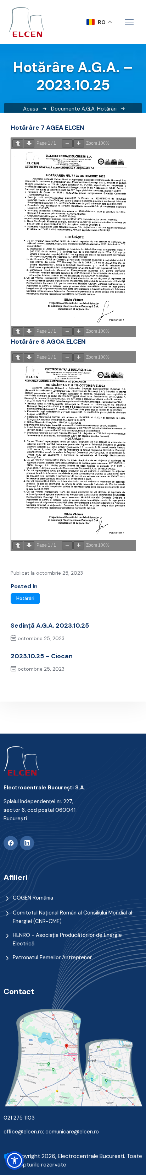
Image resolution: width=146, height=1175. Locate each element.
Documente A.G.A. (73, 108)
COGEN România (33, 897)
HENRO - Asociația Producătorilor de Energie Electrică (67, 939)
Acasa (30, 108)
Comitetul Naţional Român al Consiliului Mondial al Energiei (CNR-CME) (72, 917)
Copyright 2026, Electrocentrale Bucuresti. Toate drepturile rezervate (78, 1160)
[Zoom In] (78, 143)
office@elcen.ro (23, 1131)
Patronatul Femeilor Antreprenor (52, 957)
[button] (14, 1160)
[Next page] (29, 143)
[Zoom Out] (67, 143)
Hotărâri (107, 108)
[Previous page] (17, 143)
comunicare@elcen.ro (72, 1131)
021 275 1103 (19, 1117)
